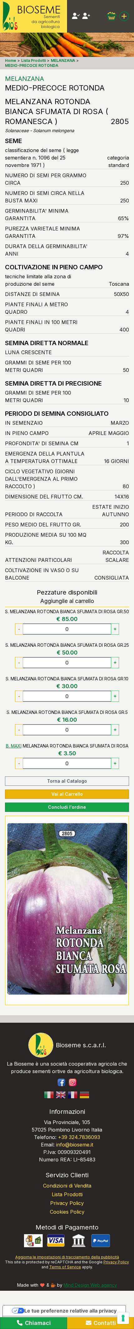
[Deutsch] (84, 1095)
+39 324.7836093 (79, 1137)
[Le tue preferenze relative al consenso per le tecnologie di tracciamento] (123, 1318)
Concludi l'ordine (67, 807)
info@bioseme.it (74, 1144)
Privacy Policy (67, 1203)
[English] (61, 1095)
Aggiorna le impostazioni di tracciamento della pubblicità (67, 1257)
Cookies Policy (67, 1212)
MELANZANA (24, 78)
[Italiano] (49, 1095)
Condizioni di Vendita (67, 1186)
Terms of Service (65, 1267)
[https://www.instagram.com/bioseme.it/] (72, 1082)
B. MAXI (14, 745)
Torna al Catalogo (67, 781)
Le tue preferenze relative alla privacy (70, 1311)
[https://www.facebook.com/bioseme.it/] (61, 1082)
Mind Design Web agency (90, 1285)
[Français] (73, 1095)
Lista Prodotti (67, 1194)
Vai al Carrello (67, 794)
